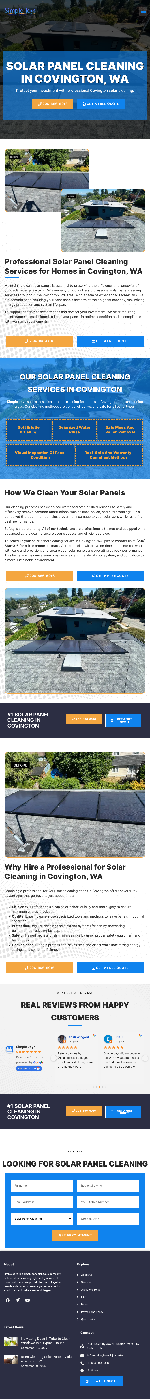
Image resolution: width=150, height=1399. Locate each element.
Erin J (119, 1037)
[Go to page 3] (102, 1087)
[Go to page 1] (96, 1087)
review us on (27, 1068)
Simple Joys (25, 1047)
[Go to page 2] (99, 1087)
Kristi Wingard (78, 1037)
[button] (143, 11)
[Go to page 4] (105, 1087)
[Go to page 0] (93, 1087)
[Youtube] (27, 1300)
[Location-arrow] (18, 1300)
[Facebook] (8, 1300)
